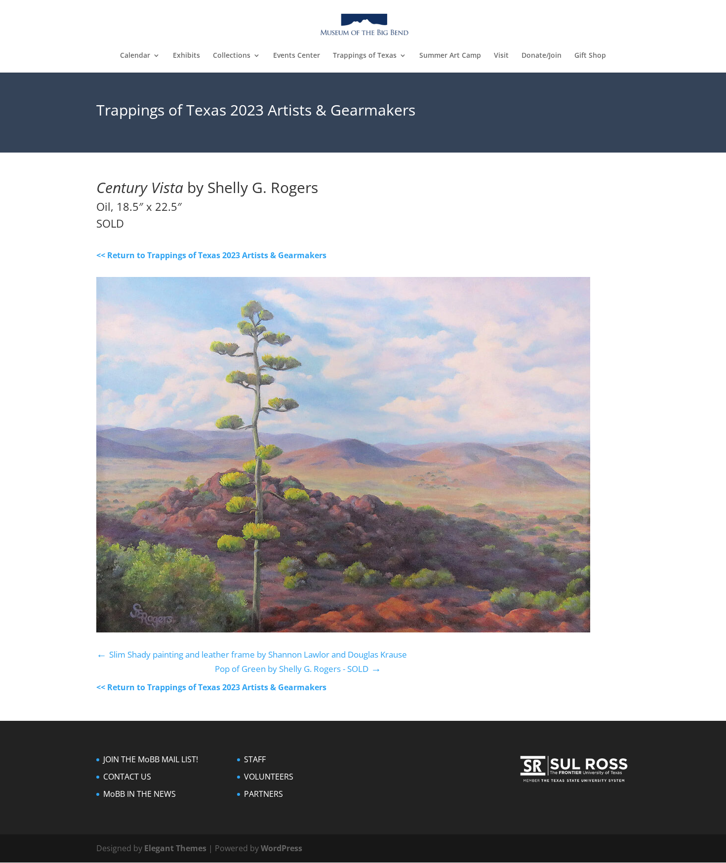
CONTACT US (127, 776)
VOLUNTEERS (268, 776)
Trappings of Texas (365, 56)
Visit (501, 56)
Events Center (296, 56)
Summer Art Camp (450, 56)
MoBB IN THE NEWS (139, 793)
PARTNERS (263, 793)
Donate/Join (542, 56)
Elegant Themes (175, 848)
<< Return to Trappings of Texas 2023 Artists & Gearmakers (211, 255)
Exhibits (186, 56)
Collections (231, 56)
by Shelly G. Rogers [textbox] (207, 188)
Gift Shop (590, 56)
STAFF (255, 759)
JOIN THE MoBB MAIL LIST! (150, 759)
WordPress (281, 848)
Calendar (135, 56)
